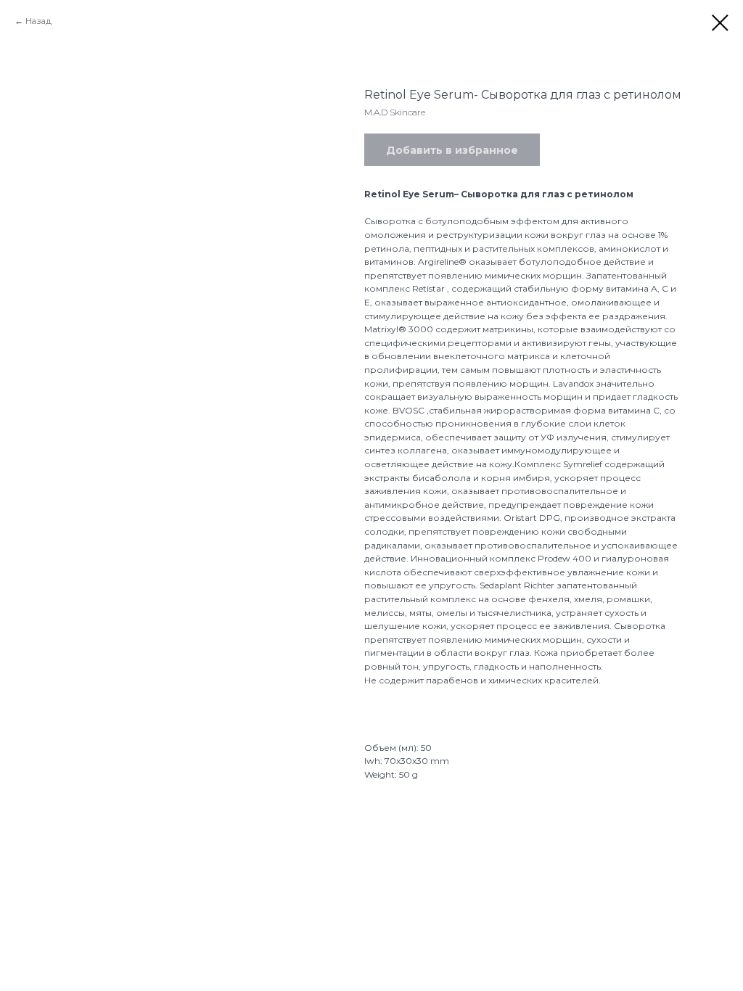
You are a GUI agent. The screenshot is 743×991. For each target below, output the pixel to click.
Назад (38, 20)
